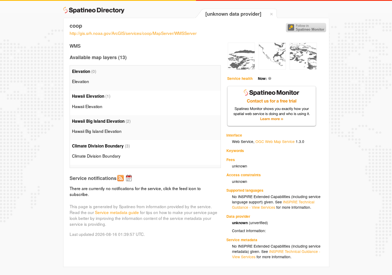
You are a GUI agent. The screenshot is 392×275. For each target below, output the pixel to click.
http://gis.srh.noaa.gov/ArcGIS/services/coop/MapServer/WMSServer (133, 33)
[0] (241, 68)
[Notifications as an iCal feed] (129, 182)
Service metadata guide (117, 212)
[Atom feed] (121, 182)
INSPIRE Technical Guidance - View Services (273, 204)
